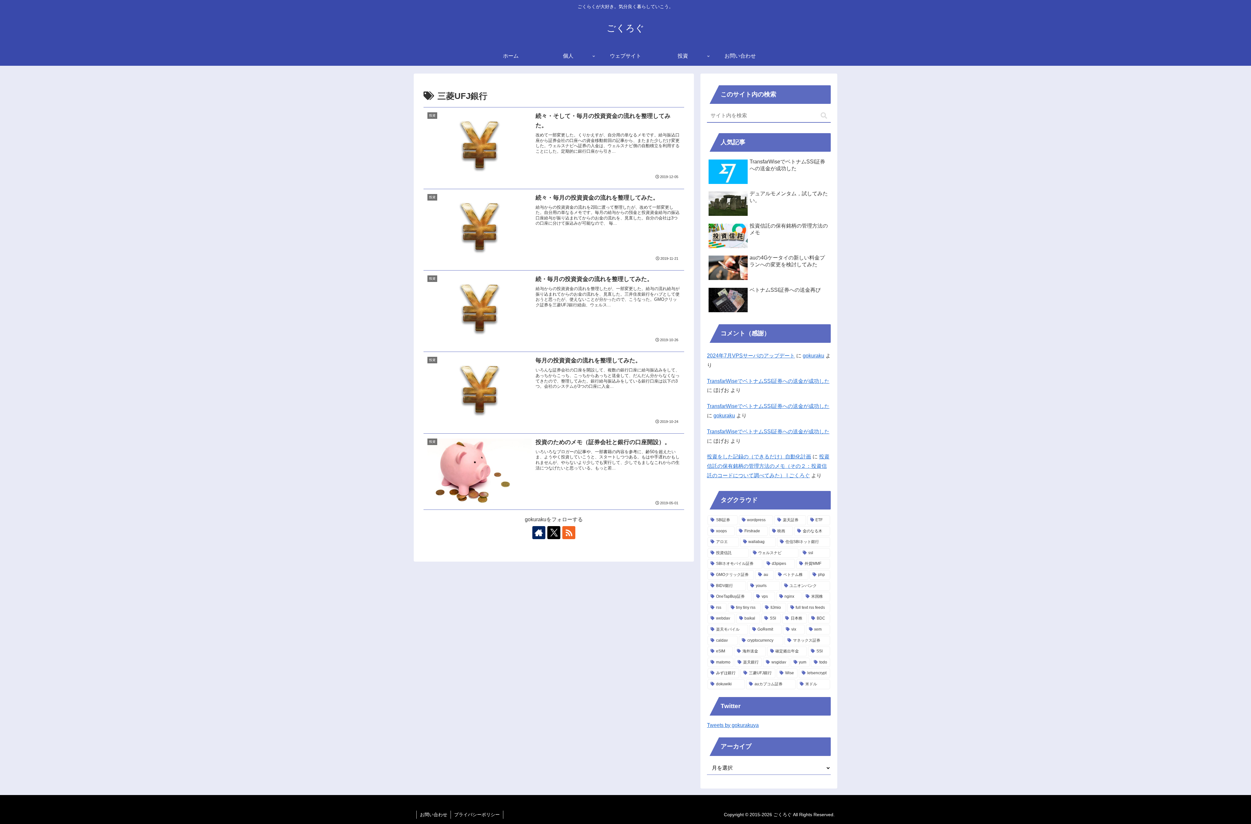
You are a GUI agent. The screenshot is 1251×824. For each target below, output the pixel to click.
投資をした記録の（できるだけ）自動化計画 (759, 456)
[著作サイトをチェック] (538, 532)
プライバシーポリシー (477, 814)
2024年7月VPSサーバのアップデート (751, 355)
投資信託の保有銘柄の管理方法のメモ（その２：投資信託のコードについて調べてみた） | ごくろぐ (768, 466)
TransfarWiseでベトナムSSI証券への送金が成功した (768, 381)
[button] (824, 115)
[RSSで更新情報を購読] (568, 532)
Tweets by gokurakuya (733, 725)
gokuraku (813, 355)
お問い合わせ (433, 814)
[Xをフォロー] (553, 532)
